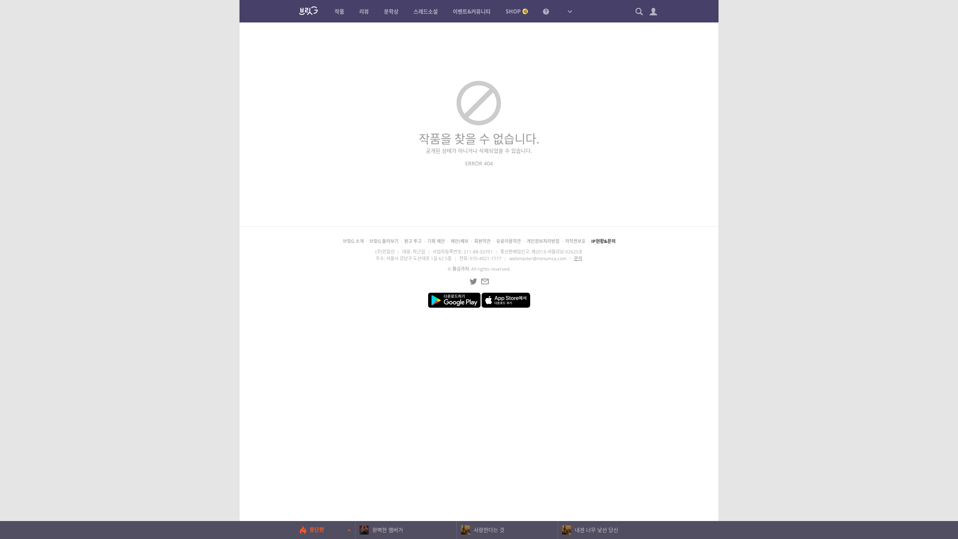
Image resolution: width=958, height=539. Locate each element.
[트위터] (473, 281)
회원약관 (482, 241)
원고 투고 (413, 241)
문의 (578, 258)
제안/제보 (460, 241)
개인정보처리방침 (543, 241)
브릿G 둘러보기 (384, 241)
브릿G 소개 (353, 241)
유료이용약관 (508, 241)
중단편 (316, 529)
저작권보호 (575, 241)
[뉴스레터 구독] (485, 281)
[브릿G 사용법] (546, 11)
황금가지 (460, 269)
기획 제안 (436, 241)
